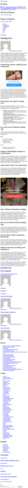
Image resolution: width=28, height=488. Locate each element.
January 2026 (6, 447)
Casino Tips (5, 392)
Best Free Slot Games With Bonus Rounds (12, 361)
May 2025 (5, 450)
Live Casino (5, 413)
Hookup (5, 405)
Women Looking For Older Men (8, 312)
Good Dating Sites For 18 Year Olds (9, 273)
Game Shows (6, 403)
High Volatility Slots (7, 404)
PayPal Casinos (6, 420)
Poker (4, 422)
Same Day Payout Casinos (9, 429)
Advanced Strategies (7, 378)
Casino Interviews (7, 388)
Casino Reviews (6, 390)
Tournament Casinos (7, 436)
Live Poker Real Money (8, 355)
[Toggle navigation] (1, 17)
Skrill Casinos (6, 432)
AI (3, 32)
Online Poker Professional (8, 370)
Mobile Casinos (6, 418)
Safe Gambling (6, 427)
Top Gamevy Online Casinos (9, 365)
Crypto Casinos (6, 395)
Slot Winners (6, 364)
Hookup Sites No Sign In (6, 275)
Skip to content (4, 1)
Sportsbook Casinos (7, 435)
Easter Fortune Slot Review (9, 359)
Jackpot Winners (6, 410)
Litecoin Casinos (6, 411)
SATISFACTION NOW (14, 196)
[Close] (1, 485)
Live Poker (5, 414)
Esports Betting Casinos (8, 398)
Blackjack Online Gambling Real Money (12, 345)
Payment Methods (7, 419)
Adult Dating (6, 26)
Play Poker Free (6, 358)
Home (4, 23)
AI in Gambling (6, 381)
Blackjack (5, 384)
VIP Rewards (6, 437)
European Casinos (7, 399)
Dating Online (6, 397)
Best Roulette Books (7, 366)
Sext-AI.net (10, 263)
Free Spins (5, 402)
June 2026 (5, 445)
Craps (4, 394)
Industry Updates (7, 408)
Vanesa (14, 50)
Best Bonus (5, 348)
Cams (4, 28)
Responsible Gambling (8, 426)
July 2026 (5, 444)
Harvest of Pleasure (8, 12)
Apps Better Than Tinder (6, 296)
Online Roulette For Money (9, 356)
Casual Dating (6, 393)
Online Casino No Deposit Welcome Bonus (12, 369)
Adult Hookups (6, 377)
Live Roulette (6, 415)
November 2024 (6, 452)
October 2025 (6, 448)
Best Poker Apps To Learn (9, 347)
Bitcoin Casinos (6, 383)
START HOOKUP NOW (14, 85)
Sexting (5, 27)
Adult (4, 376)
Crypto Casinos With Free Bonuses (10, 349)
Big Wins (5, 382)
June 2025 (5, 449)
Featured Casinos (7, 400)
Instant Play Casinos (7, 409)
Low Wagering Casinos (8, 416)
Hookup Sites (6, 25)
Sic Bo (4, 431)
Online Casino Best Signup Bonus (10, 363)
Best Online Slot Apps (8, 360)
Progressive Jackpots (7, 425)
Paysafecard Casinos (7, 421)
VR (4, 31)
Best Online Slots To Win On (9, 367)
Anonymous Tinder (5, 328)
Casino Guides (6, 387)
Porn (4, 30)
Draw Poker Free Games (8, 350)
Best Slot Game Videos (8, 354)
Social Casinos (6, 434)
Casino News (6, 389)
